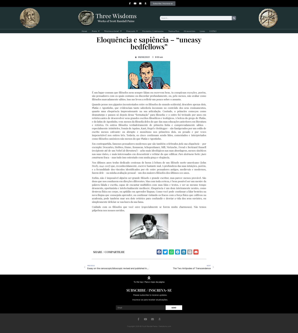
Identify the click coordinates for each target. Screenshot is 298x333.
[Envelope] (140, 3)
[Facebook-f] (129, 3)
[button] (159, 251)
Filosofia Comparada (153, 31)
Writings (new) (111, 31)
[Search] (234, 18)
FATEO (213, 31)
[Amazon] (145, 3)
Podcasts (130, 31)
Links (202, 31)
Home (84, 31)
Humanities (189, 31)
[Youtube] (135, 3)
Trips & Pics (173, 31)
